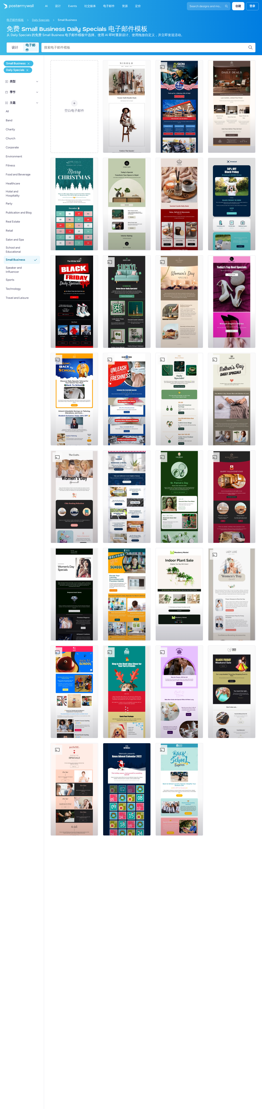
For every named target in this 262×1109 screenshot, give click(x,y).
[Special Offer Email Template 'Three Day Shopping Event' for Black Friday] (231, 691)
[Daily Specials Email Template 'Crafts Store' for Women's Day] (74, 496)
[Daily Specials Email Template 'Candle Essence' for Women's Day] (179, 301)
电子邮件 (30, 47)
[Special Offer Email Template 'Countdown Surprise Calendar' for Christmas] (126, 789)
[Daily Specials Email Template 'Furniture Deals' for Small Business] (231, 106)
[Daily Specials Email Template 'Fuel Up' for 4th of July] (179, 106)
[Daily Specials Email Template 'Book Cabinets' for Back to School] (126, 594)
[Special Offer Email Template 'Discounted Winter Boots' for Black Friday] (74, 301)
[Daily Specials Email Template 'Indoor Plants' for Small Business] (179, 594)
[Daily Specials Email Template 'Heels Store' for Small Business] (231, 301)
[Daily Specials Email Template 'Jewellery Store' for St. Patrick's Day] (179, 399)
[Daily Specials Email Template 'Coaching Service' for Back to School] (74, 691)
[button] (37, 81)
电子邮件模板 (15, 20)
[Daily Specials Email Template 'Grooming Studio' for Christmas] (126, 691)
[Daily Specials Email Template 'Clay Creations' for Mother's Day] (179, 691)
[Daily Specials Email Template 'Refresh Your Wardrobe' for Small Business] (126, 106)
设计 (15, 47)
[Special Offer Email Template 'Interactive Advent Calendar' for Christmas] (74, 204)
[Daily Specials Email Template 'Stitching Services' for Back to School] (74, 399)
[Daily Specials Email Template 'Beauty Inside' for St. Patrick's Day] (179, 496)
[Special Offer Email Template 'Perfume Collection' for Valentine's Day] (74, 789)
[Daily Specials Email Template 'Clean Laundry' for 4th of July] (126, 399)
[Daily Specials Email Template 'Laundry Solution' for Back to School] (179, 789)
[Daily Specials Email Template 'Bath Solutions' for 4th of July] (126, 496)
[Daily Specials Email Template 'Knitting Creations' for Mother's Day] (231, 399)
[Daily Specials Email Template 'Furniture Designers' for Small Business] (126, 204)
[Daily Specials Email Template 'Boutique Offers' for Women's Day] (231, 594)
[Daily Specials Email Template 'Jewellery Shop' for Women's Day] (74, 594)
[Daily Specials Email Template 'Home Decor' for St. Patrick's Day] (126, 301)
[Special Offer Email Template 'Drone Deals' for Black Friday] (231, 204)
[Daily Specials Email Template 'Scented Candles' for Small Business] (179, 204)
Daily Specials (41, 20)
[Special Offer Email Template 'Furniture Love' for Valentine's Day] (231, 496)
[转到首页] (17, 6)
